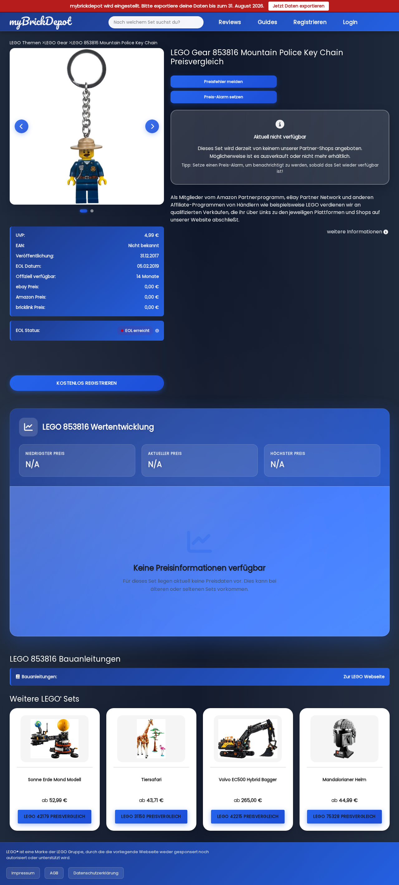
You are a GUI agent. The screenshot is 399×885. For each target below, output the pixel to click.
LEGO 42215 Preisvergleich (248, 816)
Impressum (23, 873)
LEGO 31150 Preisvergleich (151, 816)
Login (350, 22)
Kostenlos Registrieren (87, 383)
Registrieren (310, 22)
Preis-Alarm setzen (223, 97)
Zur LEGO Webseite (364, 676)
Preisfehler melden (223, 82)
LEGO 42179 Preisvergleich (54, 816)
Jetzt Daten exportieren (298, 6)
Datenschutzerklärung (96, 873)
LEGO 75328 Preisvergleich (344, 816)
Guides (267, 22)
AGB (54, 873)
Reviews (230, 22)
